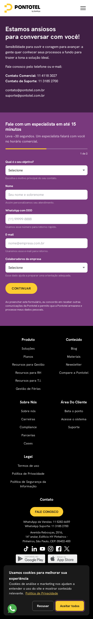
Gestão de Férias (28, 389)
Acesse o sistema (73, 419)
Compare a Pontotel (73, 373)
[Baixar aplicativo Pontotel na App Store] (62, 558)
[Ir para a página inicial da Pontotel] (22, 8)
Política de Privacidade (28, 474)
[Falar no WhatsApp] (12, 608)
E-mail (9, 234)
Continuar (21, 288)
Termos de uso (28, 466)
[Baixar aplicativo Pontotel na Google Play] (30, 558)
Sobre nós (28, 411)
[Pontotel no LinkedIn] (34, 548)
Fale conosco (46, 512)
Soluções (28, 348)
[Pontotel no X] (67, 548)
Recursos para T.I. (28, 380)
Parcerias (28, 435)
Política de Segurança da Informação (28, 484)
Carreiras (28, 419)
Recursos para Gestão (28, 364)
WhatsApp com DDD (18, 210)
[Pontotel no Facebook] (58, 548)
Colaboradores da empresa (23, 259)
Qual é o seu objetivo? (19, 162)
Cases (28, 443)
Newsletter (74, 364)
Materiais (74, 357)
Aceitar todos (69, 606)
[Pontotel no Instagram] (50, 548)
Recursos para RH (28, 373)
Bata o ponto (74, 411)
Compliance (28, 427)
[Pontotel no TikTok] (26, 548)
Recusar (43, 606)
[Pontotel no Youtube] (42, 548)
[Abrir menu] (83, 8)
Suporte (74, 427)
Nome (9, 186)
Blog (74, 348)
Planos (28, 357)
